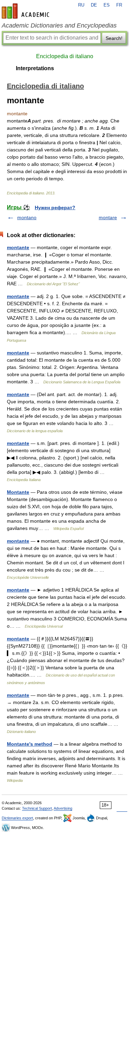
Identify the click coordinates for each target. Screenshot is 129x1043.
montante (18, 247)
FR (119, 5)
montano (26, 217)
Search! (114, 38)
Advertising (63, 808)
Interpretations (35, 68)
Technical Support (37, 808)
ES (107, 5)
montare (108, 217)
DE (94, 5)
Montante (18, 492)
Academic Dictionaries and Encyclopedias (59, 25)
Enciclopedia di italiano (64, 56)
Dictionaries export (17, 818)
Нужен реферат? (55, 207)
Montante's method (29, 744)
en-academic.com (26, 11)
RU (81, 5)
